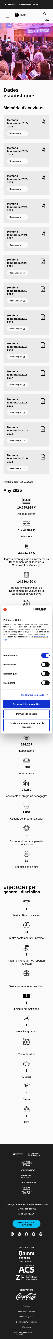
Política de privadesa (26, 1311)
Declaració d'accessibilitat (26, 1322)
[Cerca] (45, 14)
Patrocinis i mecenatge (26, 1176)
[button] (26, 656)
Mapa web (26, 1327)
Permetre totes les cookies (26, 704)
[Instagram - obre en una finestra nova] (12, 1234)
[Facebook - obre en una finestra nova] (26, 1234)
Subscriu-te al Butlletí (26, 1223)
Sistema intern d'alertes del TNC (26, 1190)
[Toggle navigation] (7, 16)
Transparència (26, 1182)
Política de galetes (26, 1317)
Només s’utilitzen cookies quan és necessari (26, 725)
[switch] (45, 664)
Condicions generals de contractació (22, 1333)
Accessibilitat (10, 4)
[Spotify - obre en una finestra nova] (40, 1234)
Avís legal (26, 1306)
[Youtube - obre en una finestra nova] (33, 1234)
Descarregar (15, 133)
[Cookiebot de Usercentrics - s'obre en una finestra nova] (37, 610)
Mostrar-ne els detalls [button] (32, 694)
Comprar (47, 19)
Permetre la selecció (26, 713)
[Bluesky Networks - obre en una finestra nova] (19, 1234)
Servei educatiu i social (28, 4)
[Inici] (26, 15)
